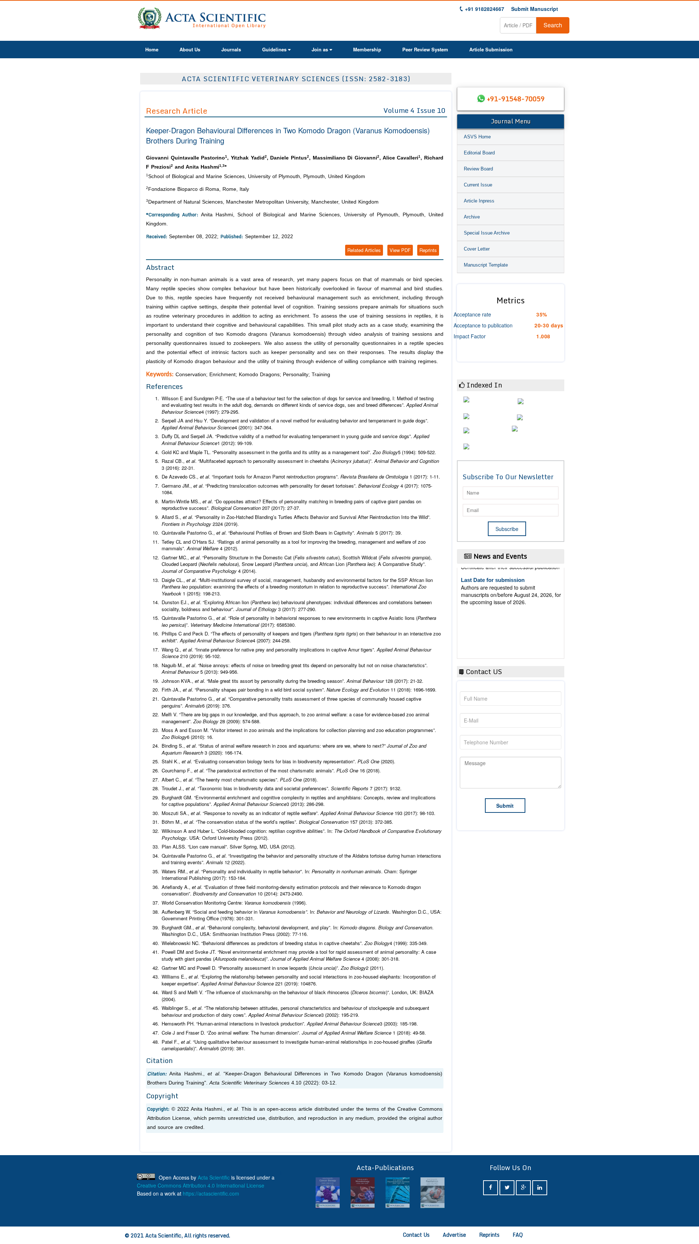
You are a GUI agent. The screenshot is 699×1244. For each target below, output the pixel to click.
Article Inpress (479, 201)
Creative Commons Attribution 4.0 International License (200, 1185)
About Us (189, 49)
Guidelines (274, 49)
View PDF (400, 250)
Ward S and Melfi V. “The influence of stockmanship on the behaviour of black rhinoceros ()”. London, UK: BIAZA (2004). (298, 996)
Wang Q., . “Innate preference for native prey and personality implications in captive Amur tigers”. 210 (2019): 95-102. (296, 653)
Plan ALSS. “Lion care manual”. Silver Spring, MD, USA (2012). (229, 846)
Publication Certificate (489, 601)
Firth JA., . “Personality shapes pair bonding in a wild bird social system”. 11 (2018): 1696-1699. (299, 689)
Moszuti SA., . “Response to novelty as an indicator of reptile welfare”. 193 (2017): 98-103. (298, 813)
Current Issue (478, 185)
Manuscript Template (486, 265)
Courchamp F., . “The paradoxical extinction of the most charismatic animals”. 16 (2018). (271, 770)
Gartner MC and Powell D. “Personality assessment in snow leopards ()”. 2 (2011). (273, 968)
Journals (231, 49)
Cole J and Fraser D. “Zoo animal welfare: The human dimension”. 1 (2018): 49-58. (294, 1033)
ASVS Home (477, 136)
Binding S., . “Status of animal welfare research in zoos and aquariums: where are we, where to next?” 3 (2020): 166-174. (294, 749)
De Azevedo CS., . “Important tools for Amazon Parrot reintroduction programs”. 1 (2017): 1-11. (301, 476)
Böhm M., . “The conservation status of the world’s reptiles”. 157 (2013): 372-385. (277, 822)
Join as (320, 49)
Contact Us (416, 1235)
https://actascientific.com (211, 1193)
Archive (472, 217)
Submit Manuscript (534, 8)
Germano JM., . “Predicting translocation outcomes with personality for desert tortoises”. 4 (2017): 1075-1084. (297, 489)
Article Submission (491, 49)
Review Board (478, 169)
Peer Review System (425, 49)
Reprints (428, 250)
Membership (367, 49)
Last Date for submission (493, 629)
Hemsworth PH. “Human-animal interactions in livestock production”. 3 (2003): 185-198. (290, 1023)
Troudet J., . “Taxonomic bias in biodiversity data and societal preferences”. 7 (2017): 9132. (282, 788)
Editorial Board (479, 153)
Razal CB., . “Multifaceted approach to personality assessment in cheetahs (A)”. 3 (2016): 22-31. (300, 464)
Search (553, 25)
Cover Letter (477, 249)
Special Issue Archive (487, 233)
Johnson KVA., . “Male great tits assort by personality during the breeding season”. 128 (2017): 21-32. (292, 681)
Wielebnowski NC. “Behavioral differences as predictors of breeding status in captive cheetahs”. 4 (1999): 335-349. (295, 943)
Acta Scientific (214, 1177)
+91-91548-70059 (516, 98)
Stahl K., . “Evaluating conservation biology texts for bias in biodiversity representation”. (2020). (278, 761)
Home (151, 49)
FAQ (518, 1235)
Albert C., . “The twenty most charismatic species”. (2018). (240, 779)
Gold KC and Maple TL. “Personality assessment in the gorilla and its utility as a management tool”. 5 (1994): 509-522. (299, 452)
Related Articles (364, 250)
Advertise (454, 1235)
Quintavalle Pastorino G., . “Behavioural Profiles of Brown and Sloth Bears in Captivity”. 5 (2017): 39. (282, 533)
